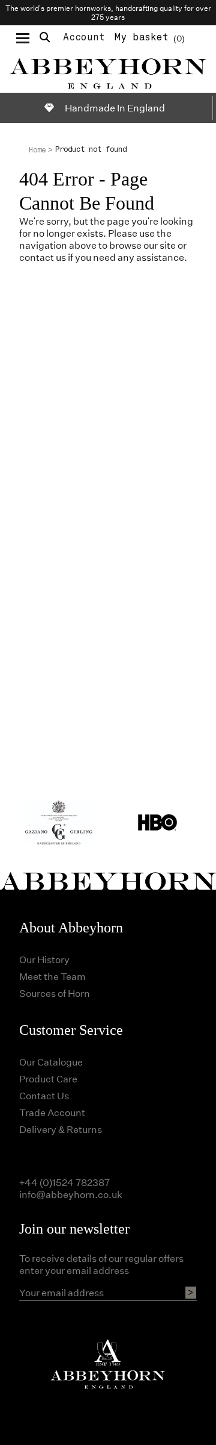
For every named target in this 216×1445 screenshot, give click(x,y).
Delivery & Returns (60, 1129)
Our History (44, 959)
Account (84, 37)
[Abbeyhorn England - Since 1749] (108, 71)
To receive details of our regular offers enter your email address (101, 1264)
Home (37, 150)
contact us (42, 257)
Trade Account (52, 1112)
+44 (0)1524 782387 (64, 1182)
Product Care (48, 1078)
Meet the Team (52, 976)
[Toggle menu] (23, 37)
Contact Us (44, 1095)
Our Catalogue (51, 1061)
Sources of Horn (54, 993)
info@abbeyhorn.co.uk (70, 1194)
